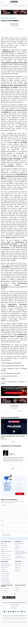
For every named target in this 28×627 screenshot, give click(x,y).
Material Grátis (18, 565)
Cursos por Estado (5, 577)
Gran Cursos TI (13, 17)
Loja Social (3, 549)
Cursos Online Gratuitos (6, 582)
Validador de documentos (6, 551)
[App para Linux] (6, 612)
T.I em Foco (19, 17)
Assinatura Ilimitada (5, 563)
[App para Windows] (4, 612)
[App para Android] (11, 612)
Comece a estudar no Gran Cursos (14, 392)
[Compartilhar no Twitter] (19, 29)
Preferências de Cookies (6, 559)
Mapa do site (14, 608)
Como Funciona (4, 545)
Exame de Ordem (4, 567)
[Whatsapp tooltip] (17, 612)
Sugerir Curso (18, 571)
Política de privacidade (14, 604)
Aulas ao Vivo (17, 567)
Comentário (4, 505)
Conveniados (3, 553)
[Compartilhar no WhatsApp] (22, 29)
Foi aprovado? (21, 557)
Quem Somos (4, 543)
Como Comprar (4, 547)
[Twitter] (22, 612)
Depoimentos (18, 563)
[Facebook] (20, 612)
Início (2, 17)
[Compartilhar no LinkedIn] (21, 29)
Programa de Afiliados (5, 555)
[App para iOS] (8, 612)
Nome (2, 520)
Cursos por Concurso (5, 573)
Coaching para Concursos (6, 565)
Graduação (3, 569)
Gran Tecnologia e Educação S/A (18, 615)
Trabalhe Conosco (4, 557)
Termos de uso (14, 606)
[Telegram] (24, 612)
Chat (17, 545)
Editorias (6, 17)
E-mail (2, 525)
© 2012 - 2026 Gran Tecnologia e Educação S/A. (14, 602)
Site (2, 529)
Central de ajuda (19, 543)
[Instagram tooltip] (15, 612)
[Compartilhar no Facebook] (17, 29)
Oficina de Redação (5, 580)
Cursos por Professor (5, 579)
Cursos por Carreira (5, 575)
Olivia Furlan (3, 438)
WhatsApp (18, 547)
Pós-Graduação (4, 571)
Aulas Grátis (17, 569)
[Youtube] (13, 612)
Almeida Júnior (15, 23)
